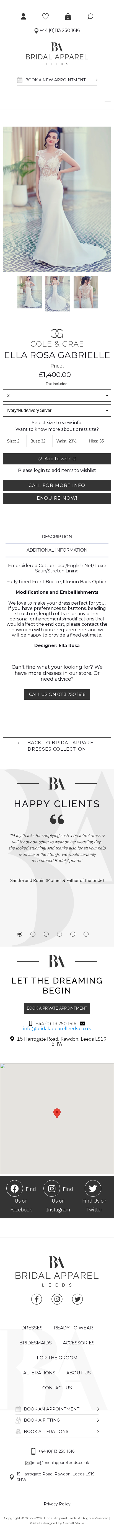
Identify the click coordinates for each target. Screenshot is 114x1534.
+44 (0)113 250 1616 (59, 30)
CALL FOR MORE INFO (56, 485)
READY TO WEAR (73, 1328)
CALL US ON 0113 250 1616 (57, 694)
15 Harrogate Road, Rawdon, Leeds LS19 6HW (56, 1477)
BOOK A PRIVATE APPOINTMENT (57, 1008)
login (39, 470)
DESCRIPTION (57, 536)
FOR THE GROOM (57, 1358)
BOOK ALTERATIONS (46, 1431)
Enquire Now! (57, 498)
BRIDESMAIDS (35, 1343)
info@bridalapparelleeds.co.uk (57, 1028)
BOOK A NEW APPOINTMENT (55, 79)
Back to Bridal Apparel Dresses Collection (61, 746)
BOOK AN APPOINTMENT (51, 1409)
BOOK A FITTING (42, 1420)
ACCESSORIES (79, 1343)
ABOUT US (78, 1372)
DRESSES (32, 1328)
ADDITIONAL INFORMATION (57, 550)
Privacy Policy (57, 1504)
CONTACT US (57, 1387)
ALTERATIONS (39, 1372)
